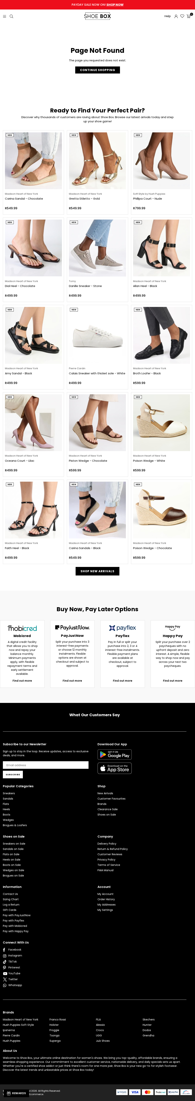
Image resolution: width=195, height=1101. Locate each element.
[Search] (11, 16)
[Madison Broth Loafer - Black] (161, 335)
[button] (188, 16)
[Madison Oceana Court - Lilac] (33, 422)
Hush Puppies (11, 1041)
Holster (54, 1025)
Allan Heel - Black (145, 286)
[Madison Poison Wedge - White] (161, 422)
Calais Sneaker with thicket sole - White (97, 373)
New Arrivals (105, 793)
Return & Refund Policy (113, 849)
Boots (6, 814)
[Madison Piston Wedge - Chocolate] (97, 422)
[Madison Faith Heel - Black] (33, 510)
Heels (6, 809)
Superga (55, 1041)
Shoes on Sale (107, 814)
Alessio (100, 1025)
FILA (98, 1019)
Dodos (147, 1030)
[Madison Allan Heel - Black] (161, 248)
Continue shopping (97, 70)
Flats (6, 804)
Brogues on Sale (13, 875)
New (10, 135)
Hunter (147, 1025)
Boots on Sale (12, 865)
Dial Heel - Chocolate (20, 286)
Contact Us (10, 894)
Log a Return (11, 905)
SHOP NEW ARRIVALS (97, 571)
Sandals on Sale (13, 849)
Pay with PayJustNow (16, 915)
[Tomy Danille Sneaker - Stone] (97, 248)
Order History (106, 899)
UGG (99, 1035)
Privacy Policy (106, 860)
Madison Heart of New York (20, 1019)
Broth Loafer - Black (147, 373)
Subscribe (13, 774)
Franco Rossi (58, 1019)
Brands (102, 804)
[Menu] (4, 16)
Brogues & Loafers (15, 825)
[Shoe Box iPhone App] (115, 771)
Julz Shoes (103, 1041)
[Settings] (176, 16)
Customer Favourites (111, 799)
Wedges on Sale (13, 870)
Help (168, 16)
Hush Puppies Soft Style (18, 1025)
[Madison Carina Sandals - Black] (97, 510)
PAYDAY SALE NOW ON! (98, 4)
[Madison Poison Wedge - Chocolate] (161, 510)
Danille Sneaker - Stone (85, 286)
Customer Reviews (110, 854)
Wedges (8, 820)
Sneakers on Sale (14, 844)
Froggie (54, 1030)
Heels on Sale (11, 860)
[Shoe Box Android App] (115, 757)
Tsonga (54, 1035)
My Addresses (107, 905)
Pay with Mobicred (15, 926)
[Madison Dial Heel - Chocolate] (33, 248)
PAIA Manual (105, 870)
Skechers (149, 1019)
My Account (105, 894)
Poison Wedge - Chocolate (152, 548)
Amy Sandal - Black (18, 373)
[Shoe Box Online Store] (97, 16)
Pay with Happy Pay (16, 931)
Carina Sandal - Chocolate (24, 199)
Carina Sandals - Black (85, 548)
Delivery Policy (107, 844)
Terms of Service (109, 865)
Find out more (22, 681)
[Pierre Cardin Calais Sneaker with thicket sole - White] (97, 335)
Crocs (100, 1030)
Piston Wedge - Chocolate (88, 461)
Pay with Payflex (13, 920)
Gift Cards (9, 910)
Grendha (148, 1035)
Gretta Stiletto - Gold (84, 199)
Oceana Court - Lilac (19, 461)
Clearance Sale (108, 809)
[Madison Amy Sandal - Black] (33, 335)
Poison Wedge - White (149, 461)
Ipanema (9, 1030)
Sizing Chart (11, 899)
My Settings (105, 910)
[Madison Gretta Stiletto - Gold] (97, 160)
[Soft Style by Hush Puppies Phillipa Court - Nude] (161, 160)
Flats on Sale (11, 854)
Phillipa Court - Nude (147, 199)
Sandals (8, 799)
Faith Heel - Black (17, 548)
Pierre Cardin (11, 1035)
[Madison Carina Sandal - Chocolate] (33, 160)
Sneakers (9, 793)
